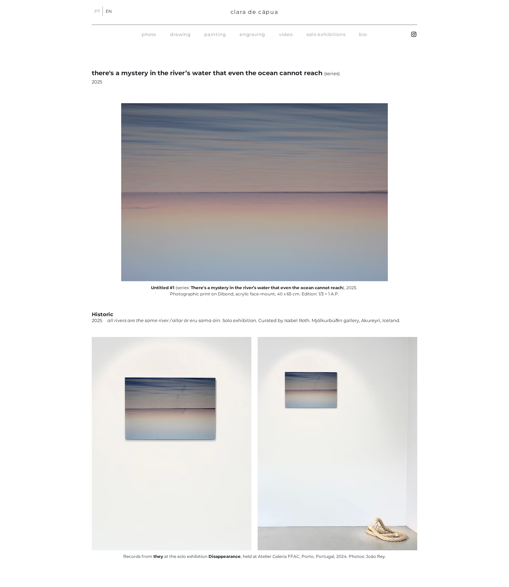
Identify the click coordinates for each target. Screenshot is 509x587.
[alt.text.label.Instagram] (413, 34)
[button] (149, 34)
